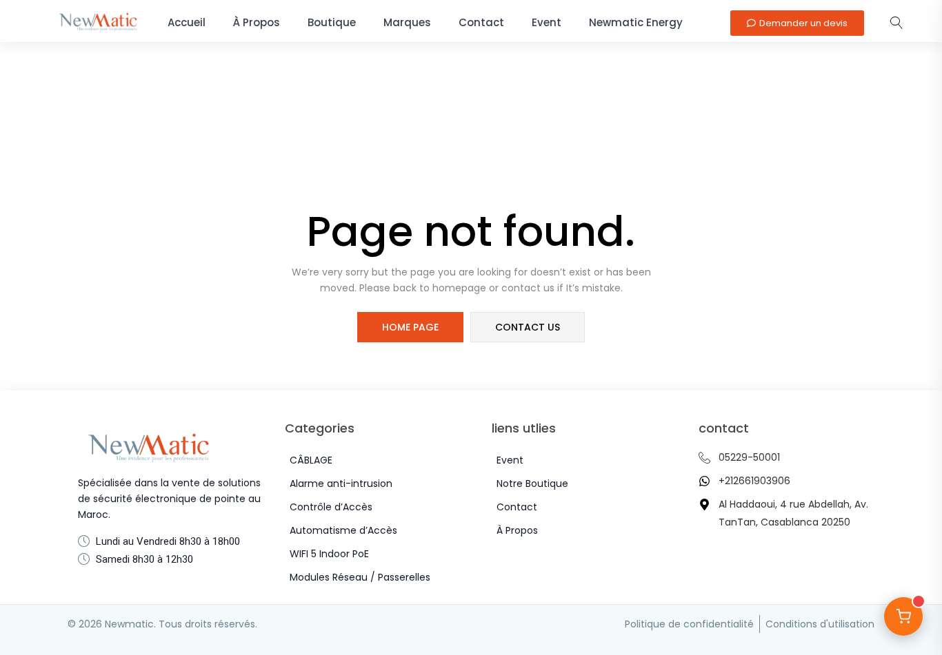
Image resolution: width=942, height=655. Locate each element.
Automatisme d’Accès (343, 530)
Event (510, 460)
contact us (527, 327)
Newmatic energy (636, 22)
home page (410, 327)
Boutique (332, 22)
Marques (407, 22)
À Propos (256, 22)
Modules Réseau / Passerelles (360, 577)
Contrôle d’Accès (331, 507)
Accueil (187, 22)
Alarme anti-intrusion (341, 483)
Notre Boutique (532, 483)
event (546, 22)
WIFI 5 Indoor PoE (329, 554)
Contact (481, 22)
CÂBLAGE (311, 460)
